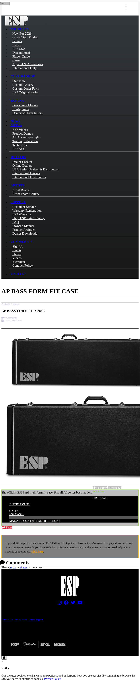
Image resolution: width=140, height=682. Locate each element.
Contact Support (36, 619)
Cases (16, 303)
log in (12, 567)
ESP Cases (16, 320)
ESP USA (17, 101)
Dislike (114, 487)
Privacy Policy (21, 619)
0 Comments (10, 317)
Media (16, 125)
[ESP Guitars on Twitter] (72, 603)
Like (101, 487)
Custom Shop (23, 76)
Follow (98, 491)
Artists (17, 185)
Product (100, 497)
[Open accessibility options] (4, 658)
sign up (24, 567)
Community (21, 242)
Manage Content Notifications (34, 520)
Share (8, 527)
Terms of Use (7, 619)
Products (20, 29)
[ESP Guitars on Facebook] (65, 603)
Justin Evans (19, 504)
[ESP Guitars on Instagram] (59, 603)
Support (18, 202)
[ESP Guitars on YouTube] (79, 603)
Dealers (18, 157)
